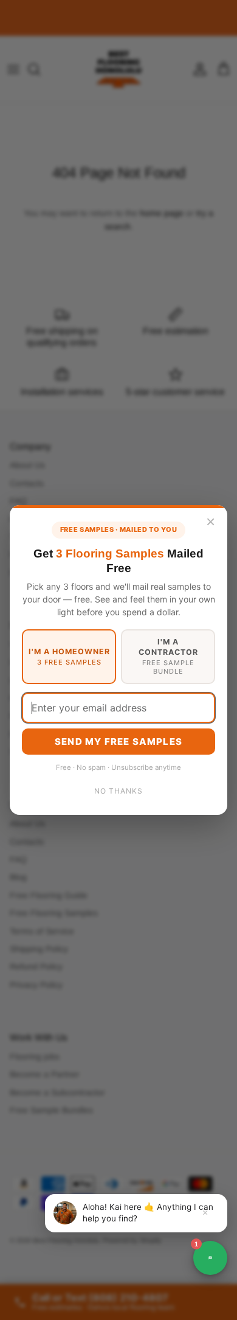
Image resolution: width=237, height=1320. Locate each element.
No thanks (118, 790)
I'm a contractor (168, 656)
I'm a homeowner (69, 656)
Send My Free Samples (118, 741)
